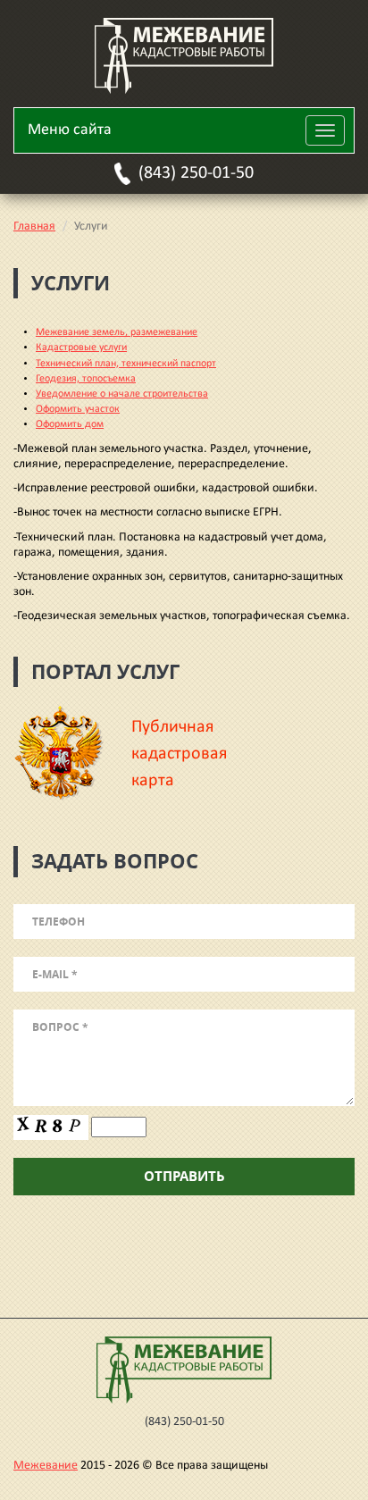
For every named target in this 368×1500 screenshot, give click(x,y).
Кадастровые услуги (81, 347)
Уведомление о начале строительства (122, 394)
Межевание (45, 1465)
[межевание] (184, 1369)
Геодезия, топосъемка (86, 378)
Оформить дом (70, 424)
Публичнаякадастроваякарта (179, 754)
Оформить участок (78, 409)
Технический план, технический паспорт (126, 363)
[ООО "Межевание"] (184, 56)
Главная (34, 226)
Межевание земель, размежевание (116, 332)
